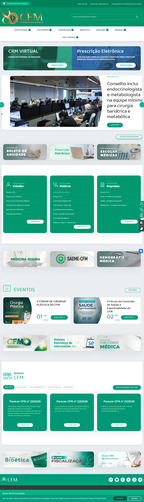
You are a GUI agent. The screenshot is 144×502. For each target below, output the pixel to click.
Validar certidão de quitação (111, 201)
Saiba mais (58, 317)
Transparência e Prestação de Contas (126, 4)
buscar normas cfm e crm (127, 387)
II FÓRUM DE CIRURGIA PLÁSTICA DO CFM (51, 303)
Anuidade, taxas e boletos (63, 209)
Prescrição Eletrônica (61, 192)
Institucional (21, 30)
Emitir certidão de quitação (63, 214)
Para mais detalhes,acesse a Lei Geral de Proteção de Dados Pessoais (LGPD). (78, 498)
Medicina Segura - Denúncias (64, 222)
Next (140, 103)
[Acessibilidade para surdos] (141, 228)
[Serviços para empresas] (141, 215)
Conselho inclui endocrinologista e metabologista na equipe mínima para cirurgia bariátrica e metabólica (117, 100)
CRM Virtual (82, 4)
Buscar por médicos (14, 196)
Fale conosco (69, 37)
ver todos (133, 290)
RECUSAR (120, 498)
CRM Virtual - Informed (62, 205)
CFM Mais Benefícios (61, 218)
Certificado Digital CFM (62, 201)
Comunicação (64, 30)
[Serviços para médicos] (141, 209)
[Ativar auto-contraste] (141, 222)
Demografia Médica (13, 214)
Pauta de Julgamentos (99, 4)
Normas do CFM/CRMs (15, 209)
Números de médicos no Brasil (18, 205)
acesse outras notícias (129, 136)
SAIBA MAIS (106, 125)
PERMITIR (134, 498)
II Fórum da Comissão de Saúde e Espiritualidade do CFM (121, 306)
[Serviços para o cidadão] (141, 203)
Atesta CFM (10, 192)
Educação (101, 30)
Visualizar (25, 425)
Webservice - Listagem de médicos (113, 205)
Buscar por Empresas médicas (18, 201)
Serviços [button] (119, 30)
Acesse (57, 65)
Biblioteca (85, 30)
